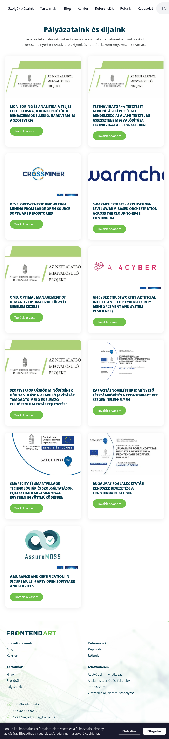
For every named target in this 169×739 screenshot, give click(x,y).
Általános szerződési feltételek (109, 680)
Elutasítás (129, 731)
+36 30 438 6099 (25, 711)
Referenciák (104, 8)
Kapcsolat (145, 8)
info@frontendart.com (28, 704)
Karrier (82, 8)
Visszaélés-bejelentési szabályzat (111, 693)
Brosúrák (13, 680)
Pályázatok (14, 687)
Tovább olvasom (26, 131)
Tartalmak (48, 8)
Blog (67, 8)
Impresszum (96, 687)
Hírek (10, 674)
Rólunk (125, 8)
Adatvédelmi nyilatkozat (105, 674)
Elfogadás (154, 731)
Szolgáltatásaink (21, 8)
